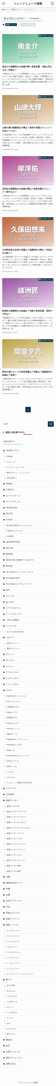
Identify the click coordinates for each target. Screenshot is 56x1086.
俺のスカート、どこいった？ (18, 473)
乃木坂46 (10, 794)
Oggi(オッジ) (12, 734)
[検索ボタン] (52, 3)
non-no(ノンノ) (13, 729)
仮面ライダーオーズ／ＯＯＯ (18, 828)
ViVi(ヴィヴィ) (12, 761)
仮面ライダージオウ (15, 839)
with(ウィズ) (12, 766)
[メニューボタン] (3, 3)
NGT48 (9, 548)
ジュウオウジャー (14, 952)
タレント (10, 654)
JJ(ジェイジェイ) (13, 701)
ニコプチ (10, 772)
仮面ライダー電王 (14, 871)
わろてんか (11, 1029)
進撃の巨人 (11, 1064)
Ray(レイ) (11, 750)
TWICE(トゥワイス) (15, 531)
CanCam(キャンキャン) (16, 696)
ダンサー (10, 660)
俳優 (8, 877)
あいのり (10, 602)
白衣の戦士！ (12, 478)
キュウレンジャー (14, 931)
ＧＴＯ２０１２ (13, 496)
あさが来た (11, 985)
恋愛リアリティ (13, 919)
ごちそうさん (12, 996)
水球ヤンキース (13, 1052)
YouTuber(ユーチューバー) (18, 584)
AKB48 (9, 484)
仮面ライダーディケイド (16, 844)
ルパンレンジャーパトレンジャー (20, 974)
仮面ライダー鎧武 (14, 866)
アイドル (10, 596)
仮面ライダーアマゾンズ (16, 812)
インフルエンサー (14, 614)
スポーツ (10, 637)
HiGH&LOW (11, 508)
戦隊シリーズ (11, 24)
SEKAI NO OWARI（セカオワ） (21, 560)
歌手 (8, 1046)
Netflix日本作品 (13, 542)
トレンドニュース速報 (28, 3)
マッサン (10, 1018)
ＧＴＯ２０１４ (13, 502)
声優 (8, 889)
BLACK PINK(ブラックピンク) (19, 525)
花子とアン (11, 1034)
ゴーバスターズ (13, 941)
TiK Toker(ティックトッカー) (19, 572)
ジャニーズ (11, 626)
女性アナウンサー (14, 901)
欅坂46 (9, 1040)
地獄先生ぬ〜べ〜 (14, 883)
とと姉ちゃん (12, 1002)
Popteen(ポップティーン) (17, 739)
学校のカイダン (13, 913)
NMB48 (9, 554)
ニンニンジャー (13, 969)
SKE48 (9, 566)
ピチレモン (11, 777)
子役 (8, 907)
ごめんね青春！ (13, 620)
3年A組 (10, 456)
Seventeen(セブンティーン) (18, 756)
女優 (8, 895)
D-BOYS (10, 490)
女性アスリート (13, 643)
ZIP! (8, 590)
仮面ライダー (12, 800)
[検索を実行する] (51, 424)
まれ (8, 1023)
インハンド (11, 462)
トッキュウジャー (14, 963)
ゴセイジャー (12, 947)
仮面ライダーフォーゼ (16, 860)
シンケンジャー (13, 958)
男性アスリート (13, 649)
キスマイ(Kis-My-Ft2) (15, 632)
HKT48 (9, 513)
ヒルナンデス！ (13, 678)
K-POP (9, 520)
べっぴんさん (12, 1012)
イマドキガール (13, 608)
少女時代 (10, 536)
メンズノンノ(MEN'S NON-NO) (19, 783)
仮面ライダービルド (15, 855)
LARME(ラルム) (13, 707)
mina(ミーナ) (12, 712)
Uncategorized (13, 578)
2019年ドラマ (12, 450)
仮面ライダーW (13, 806)
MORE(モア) (12, 718)
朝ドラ (9, 979)
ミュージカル (12, 684)
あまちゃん (11, 991)
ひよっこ (10, 1007)
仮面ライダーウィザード (16, 817)
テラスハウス (12, 672)
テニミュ (10, 666)
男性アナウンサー (14, 1058)
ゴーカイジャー (13, 936)
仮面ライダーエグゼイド (16, 822)
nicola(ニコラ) (12, 723)
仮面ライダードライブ (16, 850)
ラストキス (11, 788)
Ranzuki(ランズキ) (14, 745)
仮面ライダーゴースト (16, 833)
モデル (9, 690)
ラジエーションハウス (16, 467)
